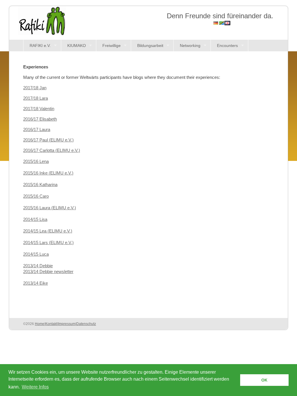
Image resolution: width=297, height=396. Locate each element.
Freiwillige (111, 45)
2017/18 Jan (34, 88)
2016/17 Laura (36, 129)
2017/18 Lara (35, 98)
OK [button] (264, 380)
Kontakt (51, 324)
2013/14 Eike (35, 283)
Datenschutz (86, 324)
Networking (190, 45)
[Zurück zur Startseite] (42, 20)
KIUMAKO (76, 45)
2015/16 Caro (36, 196)
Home (39, 324)
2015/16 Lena (36, 161)
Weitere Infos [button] (35, 386)
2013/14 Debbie (38, 266)
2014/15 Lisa (35, 219)
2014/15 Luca (36, 254)
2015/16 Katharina (40, 184)
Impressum (66, 324)
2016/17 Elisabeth (40, 119)
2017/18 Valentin (38, 108)
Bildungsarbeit (150, 45)
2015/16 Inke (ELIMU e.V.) (48, 173)
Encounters (227, 45)
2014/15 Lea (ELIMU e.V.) (47, 231)
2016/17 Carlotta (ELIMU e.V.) (51, 150)
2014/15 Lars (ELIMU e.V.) (48, 242)
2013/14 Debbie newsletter (48, 271)
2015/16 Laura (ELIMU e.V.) (49, 208)
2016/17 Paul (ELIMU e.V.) (48, 140)
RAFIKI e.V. (40, 45)
